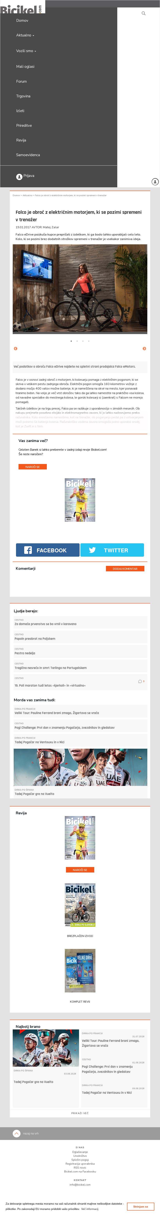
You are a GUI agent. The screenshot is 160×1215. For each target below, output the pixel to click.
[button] (90, 1209)
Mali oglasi (25, 66)
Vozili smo (25, 50)
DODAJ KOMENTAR (125, 569)
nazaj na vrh (30, 1133)
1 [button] (71, 341)
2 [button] (77, 341)
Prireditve (24, 125)
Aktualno (24, 35)
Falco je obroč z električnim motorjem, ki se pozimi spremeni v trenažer (71, 195)
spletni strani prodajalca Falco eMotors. (108, 366)
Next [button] (144, 349)
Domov (22, 20)
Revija (21, 140)
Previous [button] (16, 349)
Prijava (28, 175)
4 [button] (89, 341)
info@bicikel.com (80, 1185)
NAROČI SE (33, 467)
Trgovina (23, 96)
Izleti (20, 110)
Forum (21, 81)
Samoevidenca (28, 155)
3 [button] (83, 341)
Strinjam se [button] (140, 1206)
